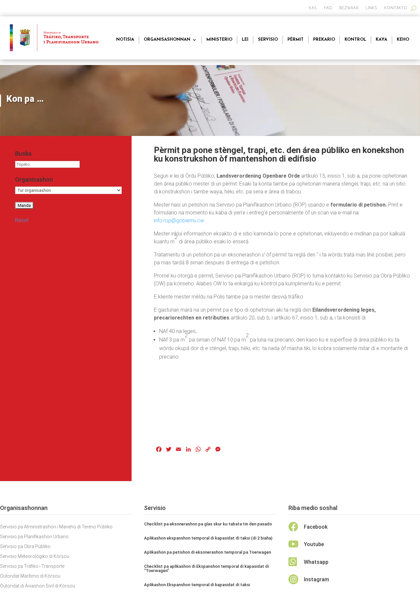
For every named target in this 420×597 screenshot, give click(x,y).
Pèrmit (295, 39)
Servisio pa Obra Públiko (25, 546)
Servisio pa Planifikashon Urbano (34, 536)
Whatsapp (316, 562)
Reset (22, 220)
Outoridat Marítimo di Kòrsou (30, 576)
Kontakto (395, 8)
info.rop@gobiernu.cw (179, 220)
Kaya (381, 39)
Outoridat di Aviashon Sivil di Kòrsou (37, 586)
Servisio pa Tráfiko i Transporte (32, 566)
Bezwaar (348, 8)
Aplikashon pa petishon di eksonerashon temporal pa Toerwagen (207, 552)
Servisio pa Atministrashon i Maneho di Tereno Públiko (56, 526)
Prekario (324, 39)
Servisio (268, 39)
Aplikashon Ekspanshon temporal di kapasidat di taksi (197, 584)
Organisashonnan (167, 39)
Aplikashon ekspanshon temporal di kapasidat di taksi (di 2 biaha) (208, 538)
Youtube (314, 544)
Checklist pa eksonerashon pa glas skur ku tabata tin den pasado (208, 523)
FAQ (328, 8)
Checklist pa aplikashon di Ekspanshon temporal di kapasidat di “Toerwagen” (206, 568)
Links (371, 8)
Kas (312, 8)
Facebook (315, 527)
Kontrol (355, 39)
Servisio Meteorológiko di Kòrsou (34, 556)
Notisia (125, 39)
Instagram (316, 579)
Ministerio (219, 39)
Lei (245, 39)
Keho (403, 39)
